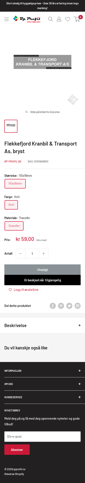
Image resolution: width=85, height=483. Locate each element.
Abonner (17, 450)
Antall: (8, 253)
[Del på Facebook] (53, 306)
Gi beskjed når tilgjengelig (42, 280)
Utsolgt (42, 270)
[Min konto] (59, 19)
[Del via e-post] (78, 306)
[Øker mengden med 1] (43, 253)
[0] (77, 19)
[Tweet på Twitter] (69, 306)
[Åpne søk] (50, 19)
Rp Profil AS (12, 161)
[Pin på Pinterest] (61, 306)
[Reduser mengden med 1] (20, 253)
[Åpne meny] (6, 19)
